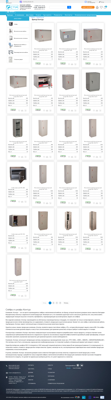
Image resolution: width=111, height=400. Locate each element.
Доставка (30, 15)
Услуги (38, 15)
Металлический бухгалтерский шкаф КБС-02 (93, 49)
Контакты (68, 15)
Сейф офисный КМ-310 (18, 234)
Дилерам (30, 372)
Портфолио (51, 376)
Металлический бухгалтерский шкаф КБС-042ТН (93, 188)
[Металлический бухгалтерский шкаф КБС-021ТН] (93, 128)
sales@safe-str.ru (16, 372)
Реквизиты (58, 15)
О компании (19, 15)
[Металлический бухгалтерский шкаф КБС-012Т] (93, 81)
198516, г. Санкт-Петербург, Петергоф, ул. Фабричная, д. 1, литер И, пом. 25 (16, 381)
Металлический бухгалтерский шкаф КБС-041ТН (18, 142)
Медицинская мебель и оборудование (20, 45)
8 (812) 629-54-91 (15, 368)
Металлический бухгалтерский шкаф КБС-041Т (43, 142)
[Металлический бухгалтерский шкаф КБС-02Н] (43, 35)
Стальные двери (18, 59)
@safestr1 (9, 3)
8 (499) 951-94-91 (15, 365)
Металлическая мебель (20, 31)
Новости (50, 365)
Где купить (47, 15)
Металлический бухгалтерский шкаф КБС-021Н (68, 142)
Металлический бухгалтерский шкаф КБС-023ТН (68, 234)
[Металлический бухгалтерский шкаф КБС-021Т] (68, 174)
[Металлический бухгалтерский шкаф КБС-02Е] (68, 35)
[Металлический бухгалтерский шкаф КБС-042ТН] (93, 174)
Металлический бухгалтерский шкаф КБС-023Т (18, 281)
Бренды (10, 15)
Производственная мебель (21, 52)
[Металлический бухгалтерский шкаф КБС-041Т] (43, 128)
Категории (17, 18)
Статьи (50, 368)
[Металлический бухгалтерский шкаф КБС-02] (93, 35)
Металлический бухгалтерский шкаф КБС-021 (43, 188)
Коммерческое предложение (85, 15)
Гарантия (30, 379)
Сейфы (16, 24)
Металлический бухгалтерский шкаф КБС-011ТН (68, 95)
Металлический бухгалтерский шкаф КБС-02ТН (18, 95)
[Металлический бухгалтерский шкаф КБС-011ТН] (68, 81)
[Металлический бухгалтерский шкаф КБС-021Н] (68, 128)
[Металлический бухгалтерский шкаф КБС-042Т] (43, 220)
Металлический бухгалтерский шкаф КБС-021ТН (93, 142)
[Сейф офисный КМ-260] (18, 174)
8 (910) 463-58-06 (15, 367)
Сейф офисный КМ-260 (18, 188)
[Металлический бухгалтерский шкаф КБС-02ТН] (18, 81)
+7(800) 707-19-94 (39, 6)
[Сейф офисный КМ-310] (18, 220)
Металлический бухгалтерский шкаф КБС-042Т (43, 234)
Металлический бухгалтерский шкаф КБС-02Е (68, 49)
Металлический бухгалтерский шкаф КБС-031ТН (93, 234)
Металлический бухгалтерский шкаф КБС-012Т (93, 95)
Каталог (12, 11)
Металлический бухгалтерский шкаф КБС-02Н (43, 49)
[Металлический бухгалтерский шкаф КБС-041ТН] (18, 128)
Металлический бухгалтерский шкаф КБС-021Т (68, 188)
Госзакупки (51, 372)
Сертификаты (32, 383)
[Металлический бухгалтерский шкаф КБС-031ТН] (93, 220)
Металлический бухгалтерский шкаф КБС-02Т (43, 95)
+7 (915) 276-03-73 (28, 2)
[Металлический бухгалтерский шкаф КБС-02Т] (43, 81)
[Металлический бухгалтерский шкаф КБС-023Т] (18, 267)
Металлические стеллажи (21, 38)
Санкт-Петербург (87, 7)
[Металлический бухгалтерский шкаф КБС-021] (43, 174)
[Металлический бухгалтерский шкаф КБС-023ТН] (68, 220)
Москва (69, 368)
